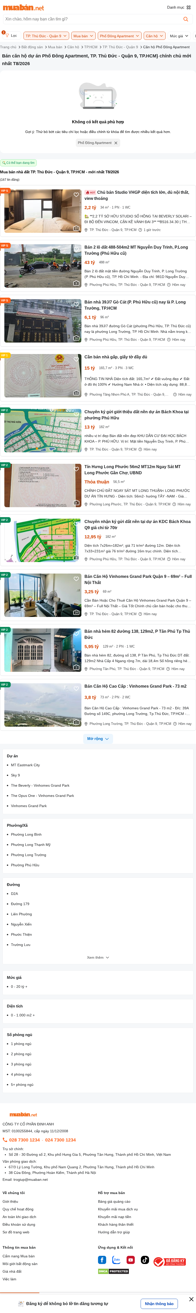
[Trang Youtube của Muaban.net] (131, 1261)
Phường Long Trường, (106, 724)
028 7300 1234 (24, 1139)
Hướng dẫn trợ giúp (114, 1232)
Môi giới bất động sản (20, 1264)
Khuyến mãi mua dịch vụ (118, 1209)
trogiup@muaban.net (31, 1179)
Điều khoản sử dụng (19, 1224)
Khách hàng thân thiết (115, 1224)
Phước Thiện (21, 934)
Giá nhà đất (12, 1271)
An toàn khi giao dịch (19, 1217)
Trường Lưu (20, 945)
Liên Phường (21, 914)
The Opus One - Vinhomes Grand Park (42, 796)
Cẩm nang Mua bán (19, 1256)
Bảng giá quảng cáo (114, 1201)
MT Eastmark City (25, 765)
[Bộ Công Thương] (170, 1267)
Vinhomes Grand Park (29, 806)
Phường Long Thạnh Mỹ (31, 845)
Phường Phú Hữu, (103, 285)
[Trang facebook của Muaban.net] (102, 1261)
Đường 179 (20, 904)
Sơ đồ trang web (16, 1232)
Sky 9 (15, 775)
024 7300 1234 (60, 1139)
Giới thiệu (10, 1201)
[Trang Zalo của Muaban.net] (116, 1261)
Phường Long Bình (26, 834)
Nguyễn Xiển (21, 924)
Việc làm (9, 1279)
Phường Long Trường (28, 855)
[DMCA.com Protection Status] (113, 1273)
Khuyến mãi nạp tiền (114, 1217)
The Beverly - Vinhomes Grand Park (40, 785)
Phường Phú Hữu (25, 865)
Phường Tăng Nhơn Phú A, (110, 394)
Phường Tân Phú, (103, 669)
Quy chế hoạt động (18, 1209)
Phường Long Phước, (106, 504)
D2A (14, 894)
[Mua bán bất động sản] (23, 7)
